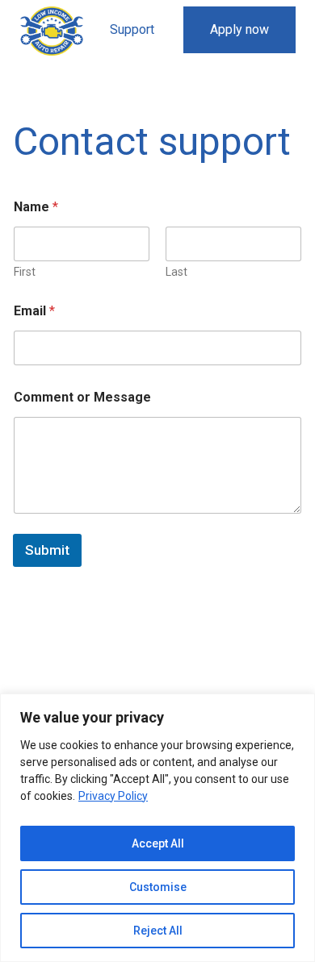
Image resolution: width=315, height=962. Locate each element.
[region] (157, 827)
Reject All (158, 930)
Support (132, 29)
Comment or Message (82, 397)
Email (34, 311)
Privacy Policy (113, 795)
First (25, 271)
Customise (158, 887)
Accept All (158, 843)
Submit (47, 550)
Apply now (239, 29)
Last (176, 271)
